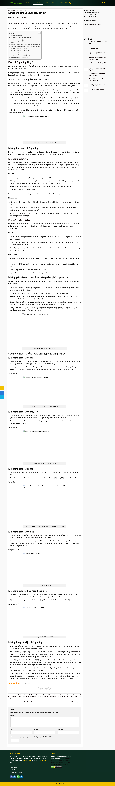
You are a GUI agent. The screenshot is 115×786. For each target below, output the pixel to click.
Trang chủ (29, 3)
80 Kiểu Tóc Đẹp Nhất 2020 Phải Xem (98, 42)
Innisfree (34, 406)
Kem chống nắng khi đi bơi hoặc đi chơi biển (24, 55)
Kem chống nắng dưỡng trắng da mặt (72, 694)
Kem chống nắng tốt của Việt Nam (46, 696)
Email (36, 729)
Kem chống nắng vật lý (18, 41)
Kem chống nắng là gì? (17, 35)
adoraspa (24, 17)
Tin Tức (61, 3)
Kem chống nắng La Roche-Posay (29, 696)
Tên (11, 729)
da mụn (32, 535)
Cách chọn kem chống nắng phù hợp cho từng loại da (25, 46)
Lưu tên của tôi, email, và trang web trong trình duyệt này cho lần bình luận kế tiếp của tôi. (35, 737)
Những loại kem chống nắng (18, 39)
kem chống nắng (19, 23)
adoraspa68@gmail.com (95, 24)
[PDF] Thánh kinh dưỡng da (96, 89)
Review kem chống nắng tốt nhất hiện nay (63, 696)
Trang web (60, 729)
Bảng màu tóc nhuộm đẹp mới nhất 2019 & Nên (97, 58)
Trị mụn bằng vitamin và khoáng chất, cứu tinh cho (97, 79)
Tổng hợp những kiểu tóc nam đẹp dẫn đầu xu (97, 69)
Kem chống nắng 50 (58, 694)
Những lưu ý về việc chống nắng (19, 57)
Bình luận (12, 715)
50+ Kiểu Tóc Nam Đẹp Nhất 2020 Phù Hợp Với (97, 47)
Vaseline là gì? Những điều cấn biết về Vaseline (24, 702)
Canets (62, 783)
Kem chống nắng (17, 62)
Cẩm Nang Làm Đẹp (37, 3)
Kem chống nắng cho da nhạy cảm (21, 50)
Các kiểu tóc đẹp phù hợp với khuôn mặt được (97, 74)
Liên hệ (66, 3)
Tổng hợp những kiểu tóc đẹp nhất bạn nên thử (97, 53)
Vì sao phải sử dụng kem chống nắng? (21, 37)
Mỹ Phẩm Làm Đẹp (13, 10)
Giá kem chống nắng (48, 694)
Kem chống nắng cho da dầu (20, 48)
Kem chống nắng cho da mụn (20, 54)
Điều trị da (47, 3)
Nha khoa (54, 3)
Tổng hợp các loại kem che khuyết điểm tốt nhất (65, 702)
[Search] (70, 3)
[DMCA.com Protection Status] (56, 767)
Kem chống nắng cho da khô (20, 52)
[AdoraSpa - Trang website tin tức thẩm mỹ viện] (16, 3)
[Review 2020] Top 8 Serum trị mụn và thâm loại (97, 85)
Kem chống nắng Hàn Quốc (14, 696)
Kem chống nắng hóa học (19, 42)
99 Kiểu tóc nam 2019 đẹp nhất (97, 63)
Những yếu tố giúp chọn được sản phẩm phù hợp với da (26, 44)
